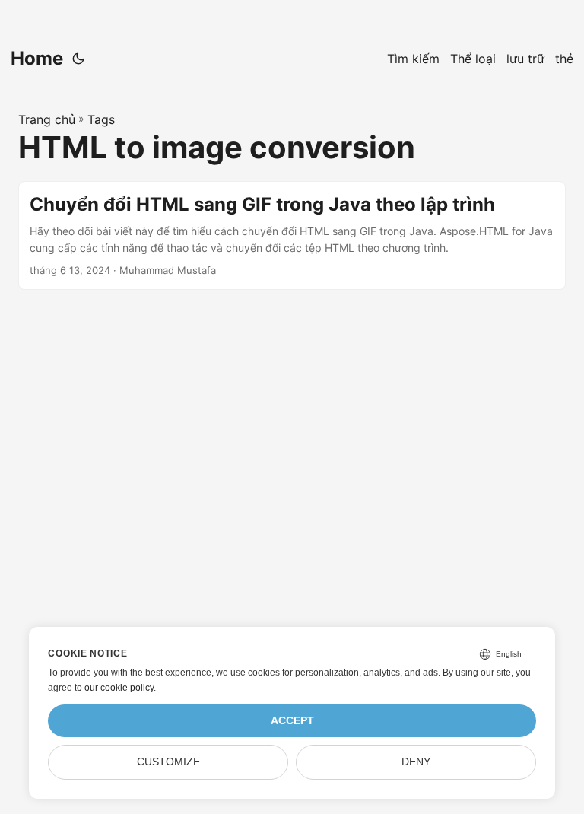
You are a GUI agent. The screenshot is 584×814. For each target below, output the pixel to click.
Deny (416, 762)
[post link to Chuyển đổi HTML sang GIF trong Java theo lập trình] (292, 235)
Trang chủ (46, 119)
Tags (101, 119)
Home (37, 58)
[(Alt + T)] (78, 58)
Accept (292, 721)
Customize (168, 762)
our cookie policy (119, 687)
